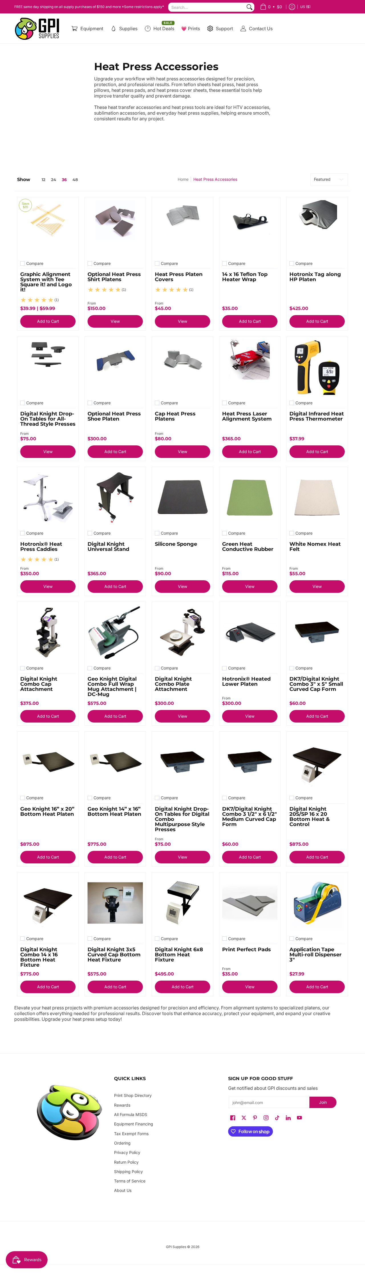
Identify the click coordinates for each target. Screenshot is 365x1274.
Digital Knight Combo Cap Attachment (38, 684)
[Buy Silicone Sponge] (182, 497)
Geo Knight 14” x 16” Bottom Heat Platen (114, 811)
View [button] (115, 321)
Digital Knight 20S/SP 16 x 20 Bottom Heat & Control (309, 816)
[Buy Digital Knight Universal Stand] (115, 497)
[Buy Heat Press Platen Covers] (182, 227)
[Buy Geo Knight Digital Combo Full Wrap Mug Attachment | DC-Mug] (115, 632)
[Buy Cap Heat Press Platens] (182, 367)
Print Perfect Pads (246, 949)
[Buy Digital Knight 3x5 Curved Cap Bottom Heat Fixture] (115, 903)
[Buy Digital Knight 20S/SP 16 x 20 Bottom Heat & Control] (317, 762)
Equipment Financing (133, 1123)
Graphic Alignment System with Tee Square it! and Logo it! (46, 282)
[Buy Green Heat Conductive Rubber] (249, 497)
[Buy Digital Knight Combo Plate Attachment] (182, 632)
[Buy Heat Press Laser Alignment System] (249, 367)
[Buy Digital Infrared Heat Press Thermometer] (317, 367)
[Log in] (292, 6)
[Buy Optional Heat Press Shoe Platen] (115, 367)
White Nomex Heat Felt (315, 546)
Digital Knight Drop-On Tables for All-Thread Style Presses (48, 419)
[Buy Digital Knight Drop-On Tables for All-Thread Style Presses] (48, 367)
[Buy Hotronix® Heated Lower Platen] (249, 632)
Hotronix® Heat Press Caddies (41, 546)
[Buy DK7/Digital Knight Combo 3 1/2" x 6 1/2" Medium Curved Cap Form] (249, 762)
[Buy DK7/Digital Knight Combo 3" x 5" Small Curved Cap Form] (317, 632)
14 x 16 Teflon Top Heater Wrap (244, 277)
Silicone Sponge (176, 544)
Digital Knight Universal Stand (108, 546)
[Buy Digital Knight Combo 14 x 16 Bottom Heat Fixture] (48, 903)
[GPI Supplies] (38, 28)
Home (183, 179)
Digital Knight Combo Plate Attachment (173, 684)
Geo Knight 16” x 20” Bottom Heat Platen (47, 811)
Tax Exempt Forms (131, 1133)
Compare (34, 263)
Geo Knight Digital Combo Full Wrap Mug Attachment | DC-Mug (112, 686)
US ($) (305, 7)
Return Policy (126, 1162)
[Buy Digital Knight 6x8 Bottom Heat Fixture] (182, 903)
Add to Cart (48, 321)
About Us (122, 1190)
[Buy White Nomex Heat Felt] (317, 497)
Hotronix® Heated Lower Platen (246, 681)
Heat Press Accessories (215, 179)
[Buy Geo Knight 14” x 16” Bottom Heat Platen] (115, 762)
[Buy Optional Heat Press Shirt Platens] (115, 227)
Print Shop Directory (133, 1095)
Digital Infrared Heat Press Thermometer (316, 416)
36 (64, 179)
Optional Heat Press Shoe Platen (114, 416)
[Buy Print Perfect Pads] (249, 903)
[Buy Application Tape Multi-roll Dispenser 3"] (317, 903)
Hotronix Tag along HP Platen (315, 277)
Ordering (122, 1143)
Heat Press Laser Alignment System (247, 416)
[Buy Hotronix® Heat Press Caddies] (48, 497)
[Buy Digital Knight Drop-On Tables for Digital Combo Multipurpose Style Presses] (182, 762)
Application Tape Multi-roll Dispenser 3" (315, 954)
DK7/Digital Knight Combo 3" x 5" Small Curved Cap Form (316, 684)
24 (53, 179)
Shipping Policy (128, 1171)
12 (43, 179)
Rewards (122, 1105)
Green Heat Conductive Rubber (247, 546)
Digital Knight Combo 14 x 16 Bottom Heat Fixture (39, 957)
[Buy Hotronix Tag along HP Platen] (317, 227)
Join (323, 1102)
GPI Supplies (176, 1247)
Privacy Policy (127, 1152)
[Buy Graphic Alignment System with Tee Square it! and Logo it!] (48, 227)
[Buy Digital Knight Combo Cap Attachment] (48, 632)
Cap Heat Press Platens (175, 416)
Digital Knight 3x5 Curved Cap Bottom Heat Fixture (114, 954)
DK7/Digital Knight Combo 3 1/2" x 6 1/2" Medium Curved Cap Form (249, 816)
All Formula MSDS (130, 1114)
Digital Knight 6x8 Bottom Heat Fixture (179, 954)
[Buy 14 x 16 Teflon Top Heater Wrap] (249, 227)
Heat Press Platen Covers (178, 277)
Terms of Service (129, 1180)
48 (75, 179)
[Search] (249, 7)
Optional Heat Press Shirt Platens (114, 277)
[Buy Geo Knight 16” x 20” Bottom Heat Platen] (48, 762)
